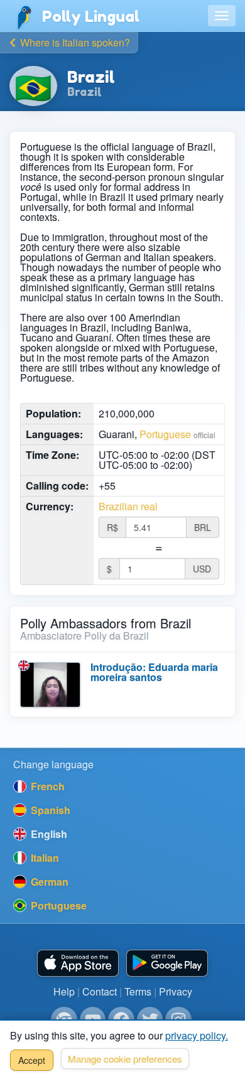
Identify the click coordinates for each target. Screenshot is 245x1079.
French (46, 786)
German (48, 881)
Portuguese (165, 434)
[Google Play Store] (167, 963)
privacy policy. (196, 1035)
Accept (31, 1060)
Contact (99, 991)
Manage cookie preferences (125, 1058)
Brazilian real (128, 507)
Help (64, 991)
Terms (137, 991)
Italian (43, 858)
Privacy (175, 991)
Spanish (49, 810)
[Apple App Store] (78, 963)
